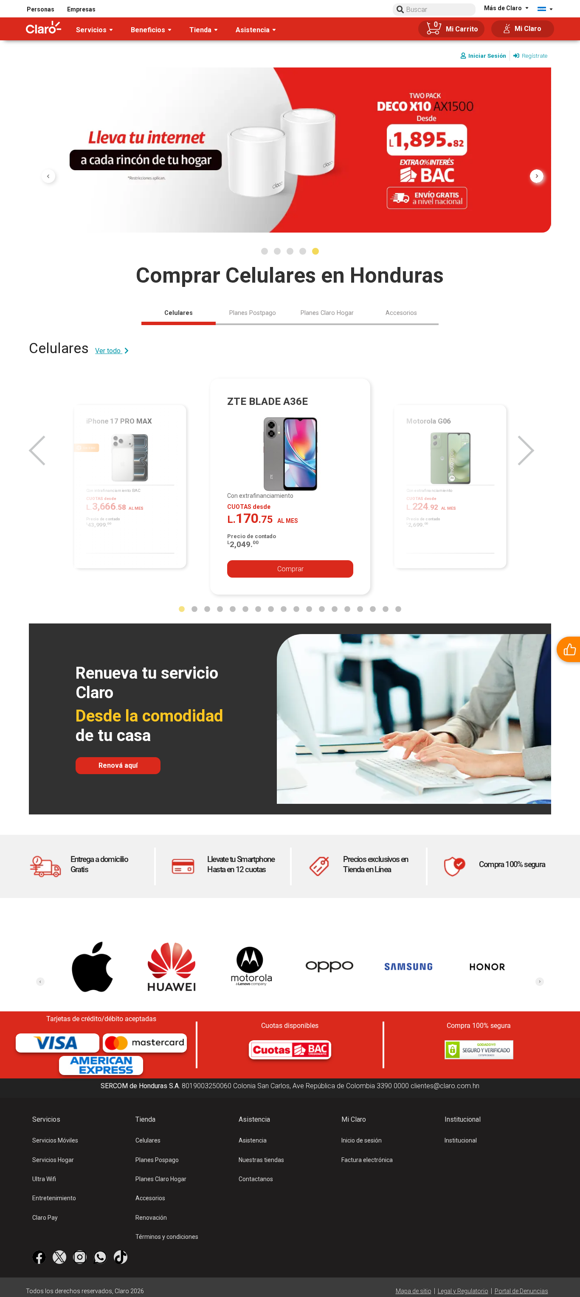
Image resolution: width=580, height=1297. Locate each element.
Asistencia (253, 1140)
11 (309, 609)
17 (385, 609)
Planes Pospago (157, 1160)
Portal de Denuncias (521, 1291)
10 (296, 609)
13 (334, 609)
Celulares (147, 1140)
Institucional (461, 1140)
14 (347, 609)
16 (373, 609)
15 (360, 609)
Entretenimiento (54, 1198)
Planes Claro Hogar (160, 1179)
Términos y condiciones (166, 1236)
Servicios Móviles (55, 1140)
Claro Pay (45, 1217)
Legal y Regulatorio (463, 1291)
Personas (40, 9)
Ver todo (108, 351)
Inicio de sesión (361, 1140)
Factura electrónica (367, 1160)
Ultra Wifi (44, 1179)
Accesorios (150, 1198)
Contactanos (256, 1179)
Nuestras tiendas (261, 1160)
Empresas (81, 9)
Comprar (290, 569)
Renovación (151, 1217)
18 (398, 609)
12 (322, 609)
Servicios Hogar (53, 1160)
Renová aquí (118, 765)
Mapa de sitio (413, 1291)
